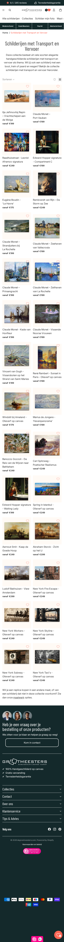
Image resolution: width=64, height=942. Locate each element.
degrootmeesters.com (26, 840)
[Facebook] (49, 829)
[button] (8, 79)
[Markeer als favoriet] (27, 86)
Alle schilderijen (11, 18)
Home (5, 32)
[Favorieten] (49, 10)
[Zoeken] (10, 10)
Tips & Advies (10, 818)
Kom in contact (32, 742)
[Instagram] (54, 829)
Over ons (7, 804)
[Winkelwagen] (60, 10)
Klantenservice (11, 811)
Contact (7, 796)
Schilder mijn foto (45, 18)
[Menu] (3, 10)
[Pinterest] (60, 829)
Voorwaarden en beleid (32, 844)
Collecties (27, 18)
